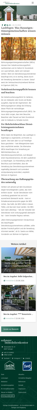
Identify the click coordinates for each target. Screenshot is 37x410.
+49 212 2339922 (8, 352)
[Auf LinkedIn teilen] (7, 25)
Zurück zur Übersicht (10, 329)
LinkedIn (27, 358)
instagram (17, 358)
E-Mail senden (7, 355)
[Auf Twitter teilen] (5, 25)
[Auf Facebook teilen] (2, 25)
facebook (6, 358)
